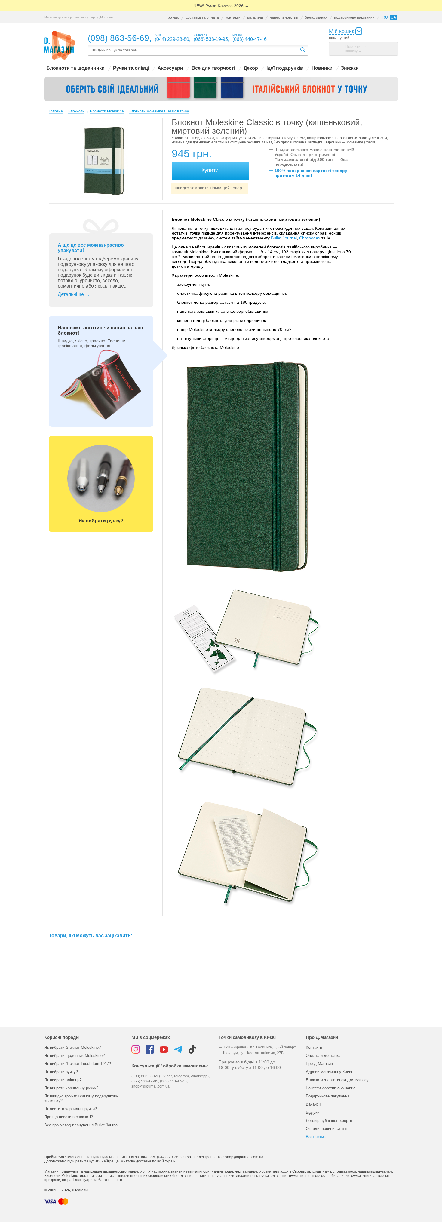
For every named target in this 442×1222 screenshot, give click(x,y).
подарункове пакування (354, 17)
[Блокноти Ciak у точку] (221, 89)
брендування (316, 17)
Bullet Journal (284, 237)
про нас (172, 17)
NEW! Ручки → (221, 5)
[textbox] (194, 50)
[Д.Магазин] (60, 45)
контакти (233, 17)
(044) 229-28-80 (170, 1157)
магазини (255, 17)
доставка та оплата (202, 17)
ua (393, 17)
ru (385, 17)
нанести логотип (284, 17)
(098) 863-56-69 (118, 38)
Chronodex (309, 237)
